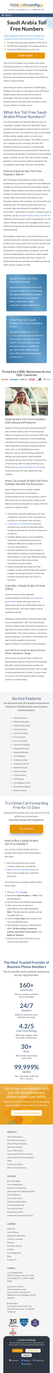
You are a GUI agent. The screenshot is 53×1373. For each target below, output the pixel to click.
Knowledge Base (14, 1253)
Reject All (26, 1355)
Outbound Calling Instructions (20, 1215)
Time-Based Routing (15, 1205)
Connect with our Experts (26, 1113)
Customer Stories (14, 1246)
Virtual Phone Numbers (17, 1144)
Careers (10, 1249)
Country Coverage (15, 1239)
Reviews (10, 1242)
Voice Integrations (15, 1184)
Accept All (17, 1351)
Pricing (19, 892)
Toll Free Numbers (15, 1137)
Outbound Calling (14, 1164)
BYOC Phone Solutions (16, 1168)
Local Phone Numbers (16, 1140)
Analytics (27, 1360)
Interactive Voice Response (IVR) (21, 1191)
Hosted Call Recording (16, 1202)
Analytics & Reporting (16, 1188)
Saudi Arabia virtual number (34, 215)
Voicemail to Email (15, 1208)
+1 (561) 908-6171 (22, 10)
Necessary (15, 1360)
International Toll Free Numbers (20, 1157)
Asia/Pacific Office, (21, 1292)
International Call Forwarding (20, 1154)
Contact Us (12, 1260)
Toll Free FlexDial (14, 1147)
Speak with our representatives (21, 869)
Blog (9, 1256)
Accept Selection (33, 1351)
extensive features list (29, 467)
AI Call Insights (13, 1181)
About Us (11, 1229)
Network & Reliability (16, 1236)
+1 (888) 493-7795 (38, 10)
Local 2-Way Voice (15, 1150)
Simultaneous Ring (15, 1212)
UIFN (9, 1161)
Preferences (39, 1360)
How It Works (13, 1232)
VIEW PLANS (25, 55)
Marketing (27, 1364)
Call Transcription (15, 1198)
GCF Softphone (13, 1195)
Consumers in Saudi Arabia (20, 523)
